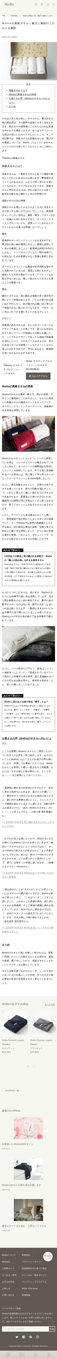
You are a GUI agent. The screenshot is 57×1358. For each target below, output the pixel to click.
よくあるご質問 (9, 1275)
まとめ (12, 106)
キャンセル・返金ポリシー (34, 1275)
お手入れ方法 (8, 1282)
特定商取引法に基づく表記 (34, 1268)
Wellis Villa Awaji (30, 1288)
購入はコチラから (38, 376)
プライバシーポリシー (32, 1262)
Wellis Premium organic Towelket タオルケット (13, 1044)
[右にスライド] (34, 1066)
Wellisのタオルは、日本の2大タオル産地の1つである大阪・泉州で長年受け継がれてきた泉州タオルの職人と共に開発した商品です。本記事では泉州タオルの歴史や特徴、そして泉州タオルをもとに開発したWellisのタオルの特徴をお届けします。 (28, 572)
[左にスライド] (23, 1066)
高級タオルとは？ (18, 90)
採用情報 (26, 1295)
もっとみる (50, 1004)
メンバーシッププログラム (34, 1282)
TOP (3, 16)
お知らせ (6, 1288)
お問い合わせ (8, 1295)
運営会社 (6, 1262)
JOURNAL (14, 16)
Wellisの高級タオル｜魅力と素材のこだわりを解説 (39, 16)
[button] (36, 4)
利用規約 (26, 1255)
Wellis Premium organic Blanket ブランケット (41, 1044)
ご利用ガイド (8, 1268)
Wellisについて (9, 1255)
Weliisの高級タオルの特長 (22, 94)
